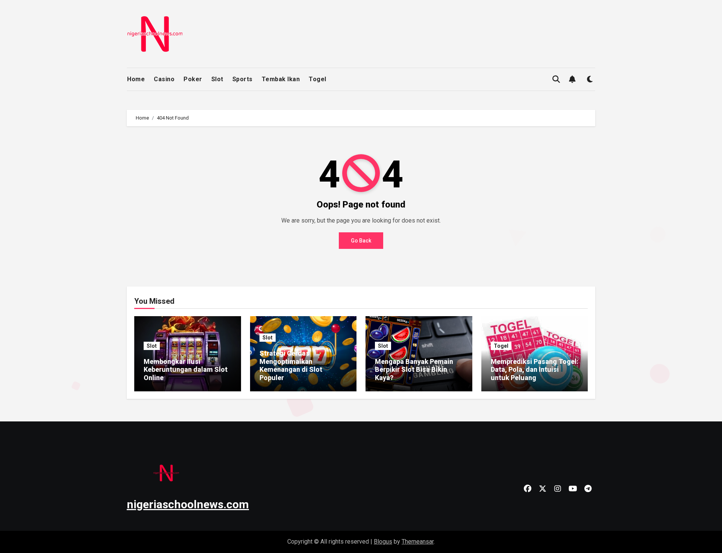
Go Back (361, 241)
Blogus (383, 541)
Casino (164, 79)
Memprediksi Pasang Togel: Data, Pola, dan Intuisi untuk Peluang (534, 370)
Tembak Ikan (281, 79)
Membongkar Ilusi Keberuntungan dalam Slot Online (186, 370)
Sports (242, 79)
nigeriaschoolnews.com (188, 504)
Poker (193, 79)
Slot (217, 79)
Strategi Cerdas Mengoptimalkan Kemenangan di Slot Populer (290, 365)
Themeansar (418, 541)
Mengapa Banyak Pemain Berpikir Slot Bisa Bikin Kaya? (414, 370)
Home (136, 79)
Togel (317, 79)
